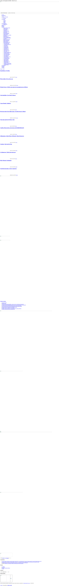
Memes (4, 21)
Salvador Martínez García (7, 42)
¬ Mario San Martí (6, 59)
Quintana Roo (3, 65)
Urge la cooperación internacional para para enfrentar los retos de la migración (18, 562)
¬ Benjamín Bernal (6, 47)
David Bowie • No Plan (5, 70)
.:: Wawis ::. (3, 566)
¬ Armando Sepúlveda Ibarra (7, 44)
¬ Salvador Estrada (6, 62)
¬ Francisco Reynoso (6, 53)
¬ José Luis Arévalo (6, 57)
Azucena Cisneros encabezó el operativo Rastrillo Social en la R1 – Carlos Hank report (13, 561)
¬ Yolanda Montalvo (6, 64)
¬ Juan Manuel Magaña (7, 58)
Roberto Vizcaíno (6, 41)
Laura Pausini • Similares (5, 103)
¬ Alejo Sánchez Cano (6, 43)
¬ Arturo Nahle (5, 45)
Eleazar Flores (5, 32)
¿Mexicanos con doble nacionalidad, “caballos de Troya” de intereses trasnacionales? (13, 304)
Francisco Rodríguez (6, 33)
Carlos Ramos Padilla (6, 31)
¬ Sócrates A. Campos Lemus (7, 63)
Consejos (5, 20)
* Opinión (5, 18)
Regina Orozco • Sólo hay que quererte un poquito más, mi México (14, 87)
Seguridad (3, 66)
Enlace (16, 77)
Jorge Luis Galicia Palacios (7, 37)
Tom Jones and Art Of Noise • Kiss (7, 119)
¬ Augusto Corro (6, 46)
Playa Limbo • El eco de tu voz (6, 78)
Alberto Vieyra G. (6, 28)
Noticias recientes (3, 301)
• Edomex (3, 67)
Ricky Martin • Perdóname (5, 160)
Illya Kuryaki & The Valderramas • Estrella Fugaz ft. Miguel (13, 111)
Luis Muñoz (5, 38)
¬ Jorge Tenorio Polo (6, 55)
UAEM (3, 568)
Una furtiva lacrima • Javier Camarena (8, 168)
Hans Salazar (5, 35)
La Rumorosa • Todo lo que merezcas (8, 152)
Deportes (3, 17)
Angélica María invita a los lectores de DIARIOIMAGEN (12, 127)
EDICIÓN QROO (4, 302)
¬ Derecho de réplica (6, 49)
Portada (3, 14)
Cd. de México (4, 15)
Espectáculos (3, 19)
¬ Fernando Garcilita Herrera (7, 52)
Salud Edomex (5, 24)
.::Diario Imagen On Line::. (26, 583)
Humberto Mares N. (6, 36)
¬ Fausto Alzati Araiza (6, 51)
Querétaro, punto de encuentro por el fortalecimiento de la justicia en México (11, 308)
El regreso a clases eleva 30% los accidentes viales (8, 309)
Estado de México (4, 23)
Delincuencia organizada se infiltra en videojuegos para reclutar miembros (14, 563)
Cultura (3, 16)
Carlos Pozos (5, 30)
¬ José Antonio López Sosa (7, 56)
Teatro (4, 22)
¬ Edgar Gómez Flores (6, 50)
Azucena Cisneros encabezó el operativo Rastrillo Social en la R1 (33, 561)
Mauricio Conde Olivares (7, 39)
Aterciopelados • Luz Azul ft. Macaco (8, 95)
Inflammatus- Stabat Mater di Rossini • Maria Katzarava (12, 136)
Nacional (3, 26)
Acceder (1, 585)
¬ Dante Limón (5, 48)
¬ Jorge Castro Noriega (6, 54)
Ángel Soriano (5, 29)
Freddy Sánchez (6, 34)
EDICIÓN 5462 (4, 303)
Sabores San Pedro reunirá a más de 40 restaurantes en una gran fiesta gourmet (12, 306)
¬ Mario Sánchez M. (6, 60)
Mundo (3, 25)
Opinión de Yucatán (4, 562)
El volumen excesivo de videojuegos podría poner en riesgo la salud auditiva (11, 305)
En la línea (3, 567)
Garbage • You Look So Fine (6, 144)
